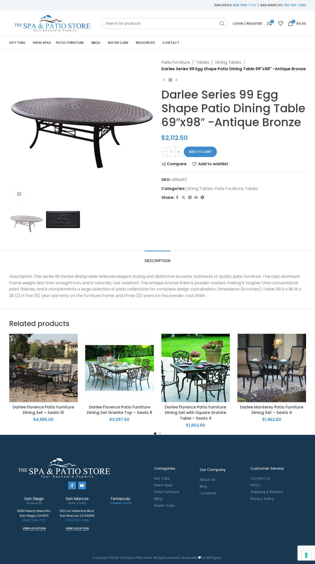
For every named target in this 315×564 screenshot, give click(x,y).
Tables (202, 62)
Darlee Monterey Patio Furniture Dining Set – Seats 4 (271, 409)
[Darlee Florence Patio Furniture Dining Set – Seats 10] (43, 368)
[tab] (157, 258)
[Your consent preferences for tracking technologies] (306, 555)
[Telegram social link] (202, 197)
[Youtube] (82, 485)
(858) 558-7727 (34, 520)
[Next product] (176, 80)
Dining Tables (228, 62)
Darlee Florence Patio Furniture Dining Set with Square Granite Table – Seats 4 (195, 412)
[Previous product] (164, 80)
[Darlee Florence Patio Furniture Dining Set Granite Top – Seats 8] (119, 368)
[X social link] (183, 197)
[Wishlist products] (281, 23)
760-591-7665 (294, 5)
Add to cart (200, 151)
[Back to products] (170, 80)
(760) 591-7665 (77, 520)
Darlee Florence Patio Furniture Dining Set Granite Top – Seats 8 (119, 409)
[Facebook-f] (72, 485)
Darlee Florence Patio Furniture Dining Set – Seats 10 (43, 409)
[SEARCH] (222, 23)
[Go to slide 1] (155, 433)
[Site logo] (52, 23)
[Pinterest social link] (190, 197)
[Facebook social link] (177, 197)
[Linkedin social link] (196, 197)
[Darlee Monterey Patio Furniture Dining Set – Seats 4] (271, 368)
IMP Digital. (214, 558)
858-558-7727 (244, 5)
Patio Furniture (175, 62)
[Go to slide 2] (160, 433)
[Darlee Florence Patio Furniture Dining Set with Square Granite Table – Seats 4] (195, 368)
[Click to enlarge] (19, 194)
